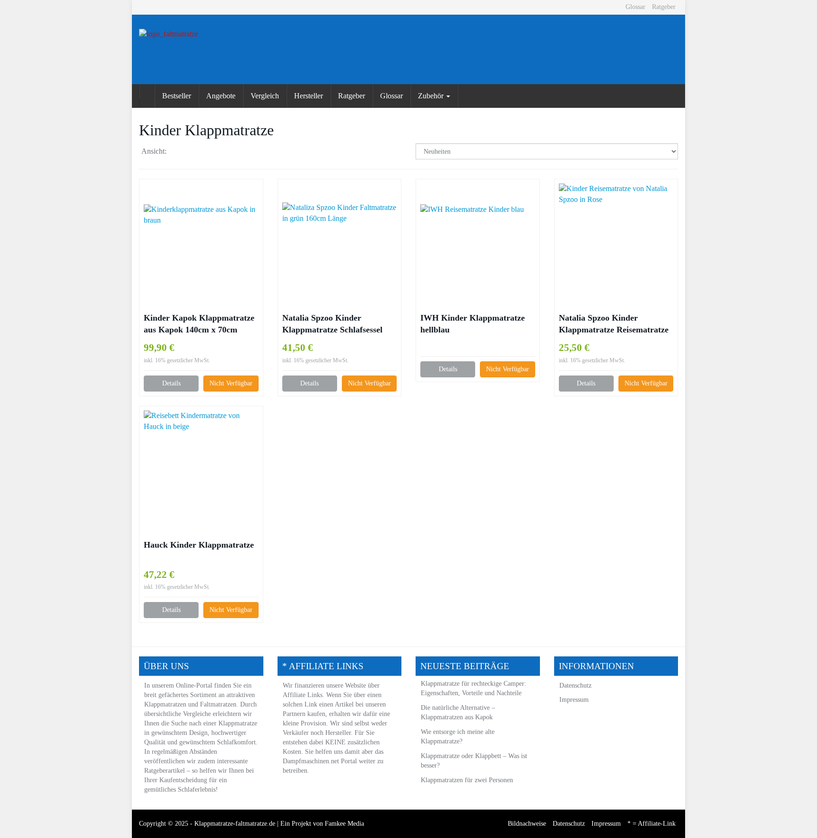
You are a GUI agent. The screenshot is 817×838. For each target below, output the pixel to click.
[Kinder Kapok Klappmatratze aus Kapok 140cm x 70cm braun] (201, 245)
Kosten (292, 751)
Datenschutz (575, 685)
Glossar (635, 6)
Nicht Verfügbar (230, 383)
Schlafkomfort (236, 742)
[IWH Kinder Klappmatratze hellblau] (477, 245)
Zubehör (431, 96)
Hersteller (308, 96)
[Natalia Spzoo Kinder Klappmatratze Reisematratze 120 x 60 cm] (616, 245)
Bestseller (176, 96)
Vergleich (265, 96)
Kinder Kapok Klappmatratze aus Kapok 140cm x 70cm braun (199, 324)
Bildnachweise (527, 823)
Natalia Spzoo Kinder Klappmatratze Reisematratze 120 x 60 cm (614, 324)
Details (171, 383)
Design (198, 732)
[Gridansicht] (179, 152)
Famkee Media (344, 823)
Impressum (574, 699)
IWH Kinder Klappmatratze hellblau (472, 323)
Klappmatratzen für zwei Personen (467, 780)
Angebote (220, 96)
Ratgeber (664, 6)
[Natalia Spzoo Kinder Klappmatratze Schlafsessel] (339, 245)
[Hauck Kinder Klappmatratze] (201, 472)
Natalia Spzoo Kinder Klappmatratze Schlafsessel (332, 323)
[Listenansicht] (198, 152)
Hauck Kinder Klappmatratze (199, 545)
